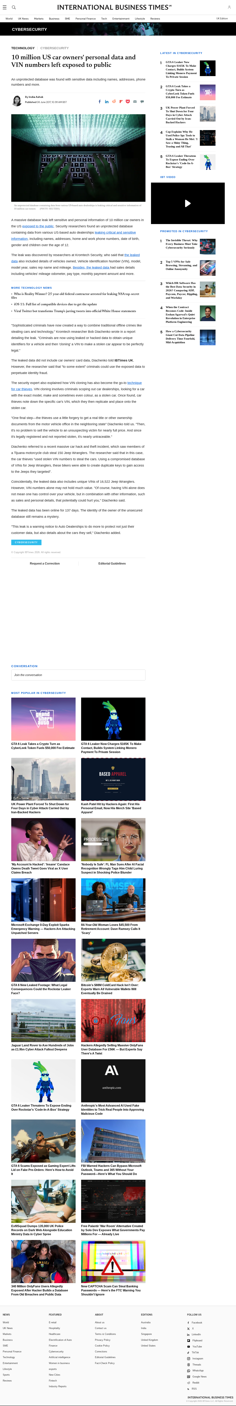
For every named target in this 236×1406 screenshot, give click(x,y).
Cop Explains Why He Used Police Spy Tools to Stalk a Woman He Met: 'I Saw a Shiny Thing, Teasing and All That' (181, 139)
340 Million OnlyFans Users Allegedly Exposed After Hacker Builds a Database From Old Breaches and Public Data (39, 1290)
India (143, 1328)
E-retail (52, 1322)
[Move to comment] (142, 101)
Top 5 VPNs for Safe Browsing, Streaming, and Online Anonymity (181, 265)
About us (100, 1322)
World (9, 18)
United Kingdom (149, 1340)
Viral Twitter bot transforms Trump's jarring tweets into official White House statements (75, 311)
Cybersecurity (56, 1351)
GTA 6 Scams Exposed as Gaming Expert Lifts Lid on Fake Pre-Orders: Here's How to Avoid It (43, 1170)
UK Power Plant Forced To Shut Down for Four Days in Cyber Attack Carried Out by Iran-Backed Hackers (40, 808)
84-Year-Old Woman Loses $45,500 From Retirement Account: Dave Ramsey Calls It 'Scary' (110, 929)
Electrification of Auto (60, 1340)
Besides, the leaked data (91, 267)
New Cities (54, 1374)
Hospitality (54, 1328)
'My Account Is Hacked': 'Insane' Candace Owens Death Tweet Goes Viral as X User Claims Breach (40, 868)
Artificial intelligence (59, 1357)
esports (53, 1369)
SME (67, 18)
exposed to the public (38, 226)
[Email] (135, 101)
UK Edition (222, 18)
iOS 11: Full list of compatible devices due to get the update (55, 304)
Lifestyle (140, 18)
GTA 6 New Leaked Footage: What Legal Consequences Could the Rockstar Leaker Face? (41, 989)
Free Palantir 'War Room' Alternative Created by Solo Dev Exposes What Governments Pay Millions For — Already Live (113, 1230)
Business (54, 18)
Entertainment (120, 18)
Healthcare (54, 1334)
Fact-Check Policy (105, 1363)
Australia (145, 1322)
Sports (6, 1374)
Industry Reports (58, 1386)
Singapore (146, 1334)
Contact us (101, 1328)
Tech (104, 18)
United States (148, 1345)
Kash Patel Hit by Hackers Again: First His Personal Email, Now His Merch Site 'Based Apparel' (111, 808)
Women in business (59, 1363)
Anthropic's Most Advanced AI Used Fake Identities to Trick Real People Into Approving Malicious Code (112, 1109)
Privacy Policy (102, 1340)
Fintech (53, 1380)
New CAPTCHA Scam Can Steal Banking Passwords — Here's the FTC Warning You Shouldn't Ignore (111, 1290)
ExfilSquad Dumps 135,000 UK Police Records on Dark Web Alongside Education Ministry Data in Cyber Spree (41, 1230)
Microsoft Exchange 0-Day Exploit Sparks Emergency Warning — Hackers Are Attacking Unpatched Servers (43, 929)
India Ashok (36, 97)
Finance (53, 1345)
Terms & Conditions (105, 1334)
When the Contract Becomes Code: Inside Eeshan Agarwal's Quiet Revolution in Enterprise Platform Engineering (180, 314)
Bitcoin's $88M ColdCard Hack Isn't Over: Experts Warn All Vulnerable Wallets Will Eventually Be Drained (110, 989)
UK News (23, 18)
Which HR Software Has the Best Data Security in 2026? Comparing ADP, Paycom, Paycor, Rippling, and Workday (182, 290)
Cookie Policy (102, 1345)
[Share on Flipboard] (121, 101)
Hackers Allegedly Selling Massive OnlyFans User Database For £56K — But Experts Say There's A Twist (112, 1049)
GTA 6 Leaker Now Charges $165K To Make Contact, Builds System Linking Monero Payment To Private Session (111, 748)
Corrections (101, 1351)
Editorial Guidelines (112, 563)
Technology (9, 1357)
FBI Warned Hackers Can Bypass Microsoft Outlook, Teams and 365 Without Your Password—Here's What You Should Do (111, 1170)
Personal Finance (86, 18)
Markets (39, 18)
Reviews (155, 18)
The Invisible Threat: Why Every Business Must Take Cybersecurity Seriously (182, 244)
